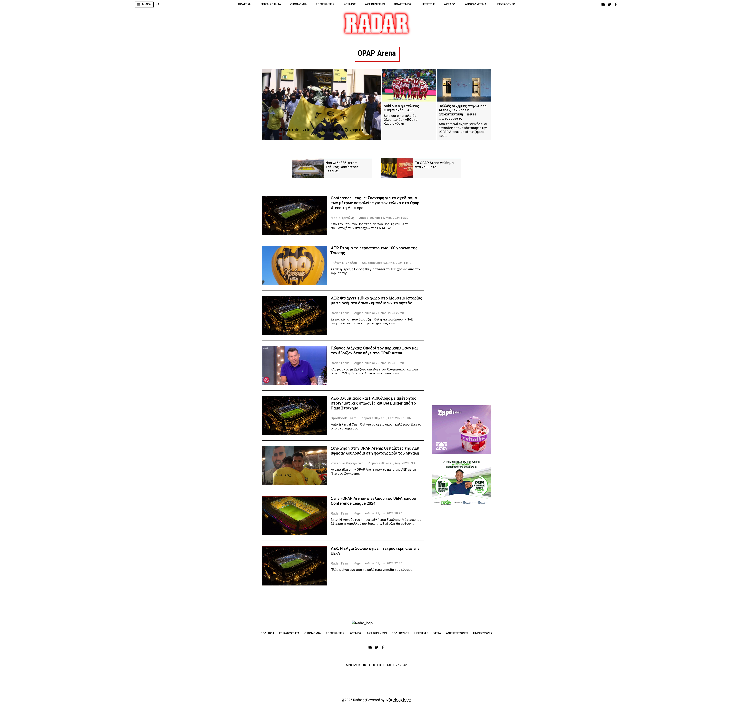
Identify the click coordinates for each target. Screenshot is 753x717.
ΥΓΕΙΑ (437, 633)
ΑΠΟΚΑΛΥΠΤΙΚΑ (476, 4)
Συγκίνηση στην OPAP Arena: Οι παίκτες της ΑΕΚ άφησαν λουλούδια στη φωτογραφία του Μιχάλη (375, 451)
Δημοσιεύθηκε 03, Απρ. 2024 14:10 (386, 263)
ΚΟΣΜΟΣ (350, 4)
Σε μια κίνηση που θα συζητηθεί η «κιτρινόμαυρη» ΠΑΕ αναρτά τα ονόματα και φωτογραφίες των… (372, 321)
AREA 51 (450, 4)
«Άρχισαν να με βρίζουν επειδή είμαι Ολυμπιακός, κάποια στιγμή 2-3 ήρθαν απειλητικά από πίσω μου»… (374, 371)
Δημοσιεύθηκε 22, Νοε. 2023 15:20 (379, 363)
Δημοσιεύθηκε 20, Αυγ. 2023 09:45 (392, 463)
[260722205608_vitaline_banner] (461, 429)
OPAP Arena (376, 53)
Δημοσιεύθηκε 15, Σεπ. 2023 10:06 (386, 418)
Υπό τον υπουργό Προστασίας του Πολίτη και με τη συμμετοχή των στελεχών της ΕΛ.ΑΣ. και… (369, 226)
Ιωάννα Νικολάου (344, 263)
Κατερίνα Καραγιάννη (347, 463)
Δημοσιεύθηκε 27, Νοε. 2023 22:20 (379, 313)
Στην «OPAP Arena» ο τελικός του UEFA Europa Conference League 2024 (373, 501)
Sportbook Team (343, 418)
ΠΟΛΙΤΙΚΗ (244, 4)
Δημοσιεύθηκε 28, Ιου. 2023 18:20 (378, 513)
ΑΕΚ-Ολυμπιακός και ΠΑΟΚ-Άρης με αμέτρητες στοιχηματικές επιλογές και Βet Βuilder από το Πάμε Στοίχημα (373, 403)
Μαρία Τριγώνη (342, 218)
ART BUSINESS (375, 4)
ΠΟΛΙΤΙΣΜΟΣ (403, 4)
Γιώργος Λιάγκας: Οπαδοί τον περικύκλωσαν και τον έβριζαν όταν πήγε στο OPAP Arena (374, 350)
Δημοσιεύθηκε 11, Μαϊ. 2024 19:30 (383, 218)
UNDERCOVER (505, 4)
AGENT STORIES (457, 633)
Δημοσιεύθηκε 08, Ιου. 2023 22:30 (378, 563)
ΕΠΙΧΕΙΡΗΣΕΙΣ (325, 4)
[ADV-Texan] (461, 482)
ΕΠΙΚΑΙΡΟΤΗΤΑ (271, 4)
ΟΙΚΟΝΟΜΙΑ (298, 4)
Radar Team (340, 313)
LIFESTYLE (428, 4)
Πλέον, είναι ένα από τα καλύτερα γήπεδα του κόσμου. (372, 570)
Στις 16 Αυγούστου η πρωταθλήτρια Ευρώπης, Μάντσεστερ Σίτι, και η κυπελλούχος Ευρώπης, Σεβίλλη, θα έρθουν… (376, 521)
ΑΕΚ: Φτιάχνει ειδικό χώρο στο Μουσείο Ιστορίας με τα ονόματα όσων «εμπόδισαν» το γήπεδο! (376, 300)
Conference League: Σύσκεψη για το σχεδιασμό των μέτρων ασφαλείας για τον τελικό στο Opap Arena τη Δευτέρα (375, 203)
